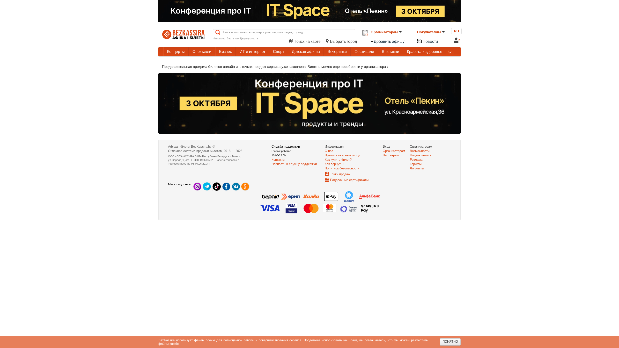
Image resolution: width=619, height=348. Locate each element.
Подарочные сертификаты (349, 180)
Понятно (450, 341)
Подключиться (420, 155)
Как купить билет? (338, 159)
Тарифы (415, 164)
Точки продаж (340, 174)
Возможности (419, 151)
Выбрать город (343, 41)
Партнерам (391, 155)
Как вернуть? (334, 164)
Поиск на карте (307, 41)
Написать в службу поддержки (294, 164)
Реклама (416, 159)
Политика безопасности (342, 168)
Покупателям (429, 32)
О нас (329, 151)
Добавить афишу (389, 41)
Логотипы (417, 168)
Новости (430, 41)
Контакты (278, 159)
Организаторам (384, 32)
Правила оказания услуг (343, 155)
